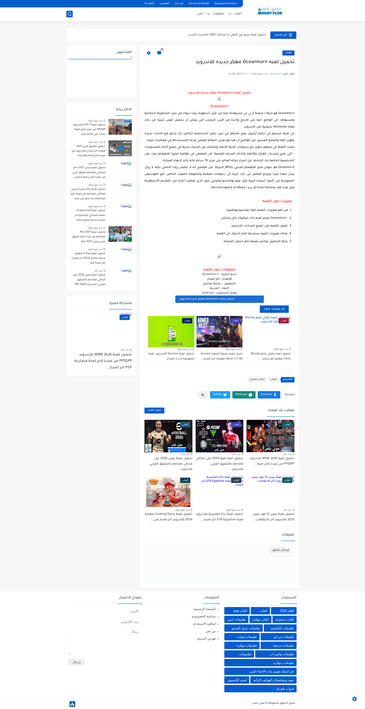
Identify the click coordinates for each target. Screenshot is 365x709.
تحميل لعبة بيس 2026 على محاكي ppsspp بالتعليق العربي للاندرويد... (171, 464)
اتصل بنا (149, 3)
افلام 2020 (287, 611)
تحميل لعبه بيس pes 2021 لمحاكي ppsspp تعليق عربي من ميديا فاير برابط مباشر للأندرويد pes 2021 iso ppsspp (88, 173)
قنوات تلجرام (285, 688)
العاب (238, 13)
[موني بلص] (272, 10)
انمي (200, 13)
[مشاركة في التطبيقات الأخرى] (202, 395)
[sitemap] (72, 704)
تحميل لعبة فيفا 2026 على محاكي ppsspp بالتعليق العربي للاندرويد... (219, 464)
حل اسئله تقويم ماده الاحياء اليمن (271, 671)
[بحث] (69, 14)
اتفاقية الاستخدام (199, 3)
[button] (269, 395)
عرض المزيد (154, 410)
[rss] (77, 4)
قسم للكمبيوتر (237, 680)
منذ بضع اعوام (281, 348)
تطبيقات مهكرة (247, 645)
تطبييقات (245, 654)
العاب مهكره (257, 379)
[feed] (69, 4)
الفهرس (164, 3)
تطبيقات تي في (283, 637)
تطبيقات (218, 13)
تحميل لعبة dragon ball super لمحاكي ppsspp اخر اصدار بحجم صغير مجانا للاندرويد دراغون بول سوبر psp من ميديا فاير (89, 216)
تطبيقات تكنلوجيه (282, 628)
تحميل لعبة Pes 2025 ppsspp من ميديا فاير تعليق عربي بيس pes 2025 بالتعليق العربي (88, 237)
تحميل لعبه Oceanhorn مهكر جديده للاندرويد (207, 299)
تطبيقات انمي (236, 619)
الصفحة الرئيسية (205, 609)
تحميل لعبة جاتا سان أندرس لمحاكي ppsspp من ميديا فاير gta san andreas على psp (88, 194)
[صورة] (120, 127)
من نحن (179, 3)
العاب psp (240, 611)
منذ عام (287, 454)
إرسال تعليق (280, 550)
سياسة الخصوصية (226, 3)
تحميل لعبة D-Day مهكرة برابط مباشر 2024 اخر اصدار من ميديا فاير (88, 258)
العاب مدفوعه (284, 619)
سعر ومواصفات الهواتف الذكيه (273, 680)
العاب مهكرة (260, 619)
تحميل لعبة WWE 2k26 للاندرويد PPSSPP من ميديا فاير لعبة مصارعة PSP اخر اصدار (103, 361)
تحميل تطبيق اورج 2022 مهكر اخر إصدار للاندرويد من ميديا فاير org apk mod (88, 151)
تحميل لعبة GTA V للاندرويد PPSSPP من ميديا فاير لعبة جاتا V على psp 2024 (89, 129)
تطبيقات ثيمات (247, 637)
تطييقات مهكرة (284, 662)
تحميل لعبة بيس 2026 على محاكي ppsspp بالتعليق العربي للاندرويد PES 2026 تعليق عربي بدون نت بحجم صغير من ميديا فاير (89, 280)
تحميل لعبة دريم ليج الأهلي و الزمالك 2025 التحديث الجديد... (226, 35)
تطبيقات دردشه (283, 645)
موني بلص (258, 703)
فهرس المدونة (206, 638)
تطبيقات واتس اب (282, 654)
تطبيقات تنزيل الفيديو (246, 628)
